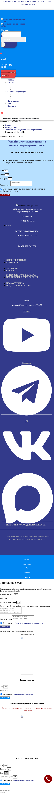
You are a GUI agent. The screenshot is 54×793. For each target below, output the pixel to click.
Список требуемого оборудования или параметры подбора (25, 606)
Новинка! (32, 119)
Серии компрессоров (17, 92)
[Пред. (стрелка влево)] (1, 792)
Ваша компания (7, 594)
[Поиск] (3, 44)
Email (2, 175)
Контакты (12, 106)
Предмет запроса (6, 777)
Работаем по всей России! (14, 119)
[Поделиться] (6, 790)
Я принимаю (23, 623)
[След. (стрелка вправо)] (4, 792)
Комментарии (6, 619)
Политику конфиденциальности (29, 623)
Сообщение (5, 185)
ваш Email (4, 598)
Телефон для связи (8, 602)
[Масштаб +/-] (1, 790)
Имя (2, 171)
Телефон (4, 178)
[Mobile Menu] (2, 11)
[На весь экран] (4, 790)
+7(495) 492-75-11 (27, 221)
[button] (9, 45)
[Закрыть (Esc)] (9, 790)
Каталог (11, 83)
